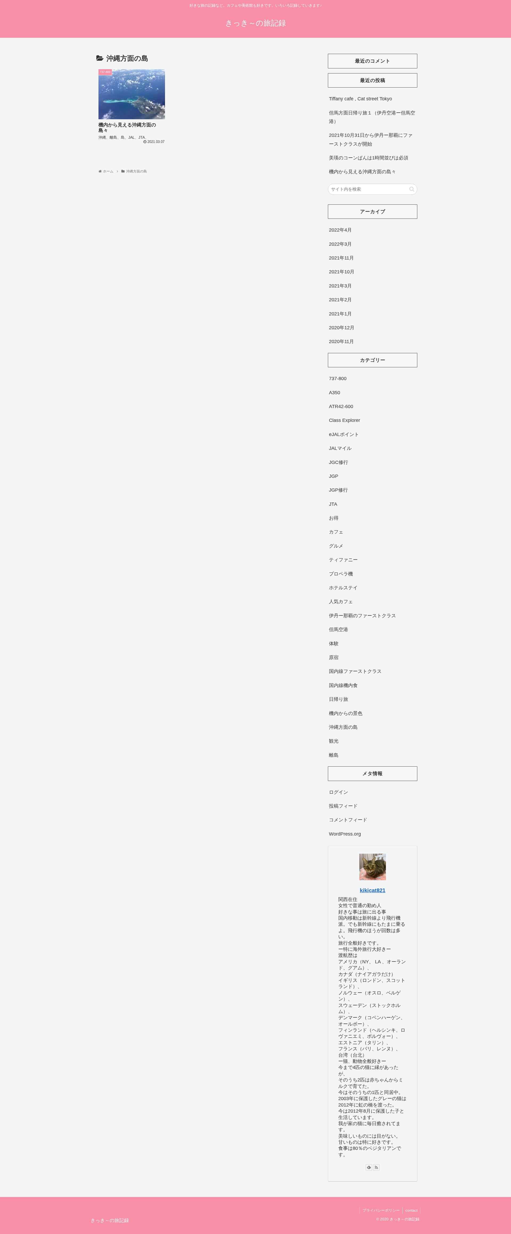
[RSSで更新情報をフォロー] (376, 1167)
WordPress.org (345, 834)
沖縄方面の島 (343, 727)
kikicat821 (372, 890)
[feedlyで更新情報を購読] (369, 1167)
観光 (334, 741)
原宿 (334, 657)
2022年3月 (340, 244)
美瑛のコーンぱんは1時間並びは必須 (368, 158)
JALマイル (340, 448)
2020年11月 (341, 341)
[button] (412, 189)
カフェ (336, 531)
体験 (334, 643)
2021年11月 (341, 258)
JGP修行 (338, 490)
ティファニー (343, 559)
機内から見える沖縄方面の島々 (362, 171)
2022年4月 (340, 230)
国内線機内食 (343, 685)
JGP (333, 476)
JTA (333, 504)
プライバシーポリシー (381, 1210)
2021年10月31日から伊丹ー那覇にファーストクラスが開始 (371, 139)
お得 (334, 518)
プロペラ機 (341, 574)
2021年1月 (340, 313)
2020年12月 (342, 327)
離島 (334, 755)
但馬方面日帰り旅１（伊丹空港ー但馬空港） (372, 117)
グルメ (336, 546)
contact (411, 1210)
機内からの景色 (345, 713)
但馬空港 (338, 629)
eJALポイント (344, 434)
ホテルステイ (343, 587)
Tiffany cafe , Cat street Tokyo (360, 98)
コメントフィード (348, 819)
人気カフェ (341, 601)
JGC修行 (338, 462)
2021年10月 (342, 271)
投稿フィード (343, 806)
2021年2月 (340, 299)
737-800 (338, 378)
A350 (334, 392)
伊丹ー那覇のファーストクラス (362, 615)
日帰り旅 (338, 699)
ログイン (338, 792)
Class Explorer (344, 420)
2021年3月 (340, 286)
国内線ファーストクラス (355, 671)
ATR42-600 (341, 406)
